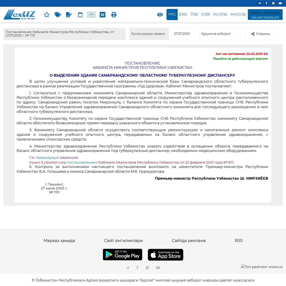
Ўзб (194, 14)
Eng (183, 14)
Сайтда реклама (189, 240)
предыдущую (47, 158)
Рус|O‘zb (238, 15)
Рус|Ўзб (220, 15)
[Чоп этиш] (113, 14)
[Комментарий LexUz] (69, 14)
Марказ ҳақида (59, 240)
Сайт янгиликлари (123, 240)
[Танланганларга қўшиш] (46, 14)
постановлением (82, 162)
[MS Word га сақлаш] (102, 14)
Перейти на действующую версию (240, 58)
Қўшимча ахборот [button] (216, 34)
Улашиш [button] (263, 34)
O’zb (205, 14)
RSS (239, 240)
